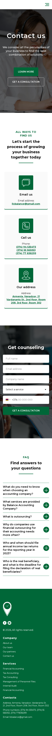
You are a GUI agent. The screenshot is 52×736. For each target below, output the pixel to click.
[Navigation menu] (47, 4)
